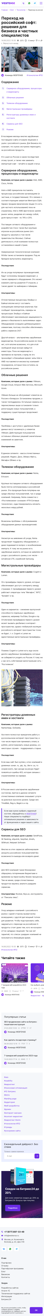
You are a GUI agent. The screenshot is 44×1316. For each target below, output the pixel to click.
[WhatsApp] (29, 3)
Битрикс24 (6, 1299)
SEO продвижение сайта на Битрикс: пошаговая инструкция (20, 1023)
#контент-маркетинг (13, 1116)
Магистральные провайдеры (19, 109)
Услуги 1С (5, 1291)
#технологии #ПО (35, 75)
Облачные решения (15, 97)
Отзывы (4, 1266)
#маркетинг (36, 996)
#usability (8, 1081)
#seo (6, 1077)
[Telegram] (35, 3)
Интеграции (6, 1296)
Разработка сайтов (9, 1288)
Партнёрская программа (12, 1268)
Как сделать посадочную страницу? (20, 1040)
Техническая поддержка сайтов (15, 1293)
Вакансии (5, 1274)
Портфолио (6, 1263)
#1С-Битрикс (10, 1091)
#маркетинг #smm (12, 1120)
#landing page (10, 1099)
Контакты (5, 1277)
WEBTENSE (31, 813)
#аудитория (9, 1102)
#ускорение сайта (12, 1131)
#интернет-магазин (13, 1113)
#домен (7, 1109)
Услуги (4, 1283)
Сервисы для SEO (14, 124)
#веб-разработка (11, 1106)
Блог (3, 1271)
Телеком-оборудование (17, 103)
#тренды (8, 1127)
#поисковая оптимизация (15, 1088)
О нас (3, 1258)
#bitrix (7, 1095)
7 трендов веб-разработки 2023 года (20, 1055)
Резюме (10, 129)
